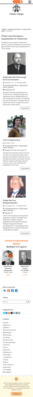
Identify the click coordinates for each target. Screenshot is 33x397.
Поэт (15, 150)
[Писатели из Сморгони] (12, 150)
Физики (5, 362)
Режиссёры (7, 355)
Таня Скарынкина (11, 140)
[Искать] (28, 301)
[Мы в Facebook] (12, 291)
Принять (16, 394)
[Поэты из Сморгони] (18, 150)
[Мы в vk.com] (4, 291)
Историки (6, 337)
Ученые (5, 360)
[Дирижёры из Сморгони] (11, 213)
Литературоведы (9, 342)
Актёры (5, 323)
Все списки (7, 372)
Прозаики (6, 350)
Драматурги (7, 332)
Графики (6, 327)
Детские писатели (9, 330)
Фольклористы (8, 365)
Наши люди (16, 14)
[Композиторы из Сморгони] (14, 90)
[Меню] (30, 2)
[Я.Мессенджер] (4, 313)
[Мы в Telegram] (16, 291)
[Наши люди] (16, 12)
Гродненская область (14, 29)
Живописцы (7, 335)
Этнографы (7, 370)
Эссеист (21, 150)
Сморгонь (10, 87)
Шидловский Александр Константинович (14, 78)
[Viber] (17, 313)
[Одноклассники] (9, 313)
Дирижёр (7, 213)
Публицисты (7, 352)
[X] (12, 313)
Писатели (6, 345)
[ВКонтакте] (6, 313)
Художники (7, 367)
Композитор (9, 90)
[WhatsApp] (19, 313)
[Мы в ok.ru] (8, 291)
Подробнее (25, 108)
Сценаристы (7, 357)
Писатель (8, 150)
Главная (4, 29)
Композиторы (8, 340)
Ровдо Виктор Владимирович (10, 201)
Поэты (5, 347)
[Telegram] (14, 313)
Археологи (6, 325)
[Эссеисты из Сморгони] (25, 150)
